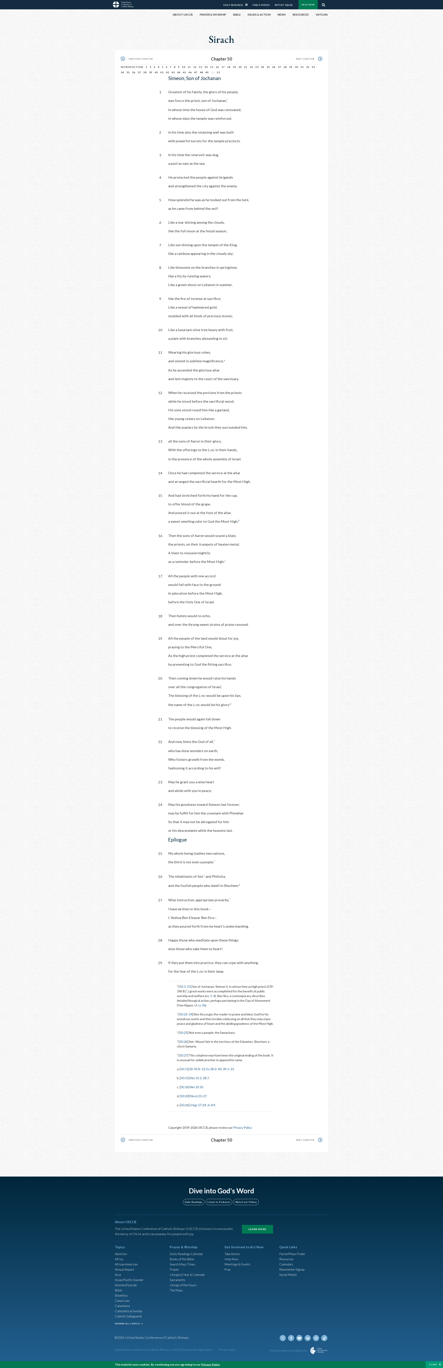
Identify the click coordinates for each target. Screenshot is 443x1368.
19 (234, 66)
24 (262, 66)
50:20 (184, 1096)
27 (279, 66)
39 (150, 72)
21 (245, 66)
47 (195, 72)
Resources (286, 1259)
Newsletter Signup (292, 1269)
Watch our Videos (246, 1201)
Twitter (283, 1338)
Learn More (257, 1229)
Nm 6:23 (195, 1096)
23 (257, 66)
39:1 (226, 1069)
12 (195, 66)
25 (268, 66)
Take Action (232, 1254)
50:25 (183, 1032)
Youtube (299, 1338)
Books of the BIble (182, 1259)
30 (296, 66)
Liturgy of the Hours (183, 1285)
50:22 (183, 1014)
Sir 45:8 (195, 1069)
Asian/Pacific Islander (129, 1280)
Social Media (288, 1275)
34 (122, 72)
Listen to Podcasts (218, 1201)
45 (184, 72)
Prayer (174, 1269)
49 (207, 72)
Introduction (132, 66)
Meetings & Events (237, 1264)
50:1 (182, 986)
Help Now (308, 4)
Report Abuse (284, 4)
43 (173, 72)
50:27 (183, 1055)
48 (201, 72)
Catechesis (122, 1306)
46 (190, 72)
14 (206, 66)
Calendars (286, 1264)
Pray (227, 1269)
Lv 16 (201, 1005)
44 (178, 72)
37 (139, 72)
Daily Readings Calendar (247, 5)
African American (126, 1264)
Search (323, 4)
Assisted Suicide (126, 1285)
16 (217, 66)
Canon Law (122, 1301)
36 (133, 72)
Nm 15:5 (195, 1078)
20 (240, 66)
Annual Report (124, 1269)
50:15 (184, 1078)
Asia (118, 1275)
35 (128, 72)
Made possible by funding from (289, 1350)
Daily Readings (233, 4)
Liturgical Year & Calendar (187, 1275)
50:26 (183, 1041)
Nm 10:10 (196, 1087)
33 (313, 66)
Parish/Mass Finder (292, 1254)
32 (307, 66)
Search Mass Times (182, 1264)
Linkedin (308, 1338)
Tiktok (324, 1338)
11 (189, 66)
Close (433, 1364)
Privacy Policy (242, 1127)
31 (302, 66)
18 (228, 66)
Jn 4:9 (211, 1105)
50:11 (184, 1069)
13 (200, 66)
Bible (118, 1290)
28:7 (206, 1078)
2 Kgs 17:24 (198, 1105)
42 (167, 72)
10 (183, 66)
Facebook (291, 1338)
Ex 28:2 (211, 1069)
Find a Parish (261, 4)
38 (145, 72)
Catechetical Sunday (128, 1311)
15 (211, 66)
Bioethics (121, 1295)
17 (223, 66)
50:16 (184, 1087)
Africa (119, 1259)
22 (251, 66)
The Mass (176, 1290)
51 (218, 72)
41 (162, 72)
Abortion (121, 1254)
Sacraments (177, 1280)
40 (156, 72)
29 (290, 66)
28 (285, 66)
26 (273, 66)
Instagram (316, 1338)
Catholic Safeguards (128, 1316)
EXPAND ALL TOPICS (127, 1323)
